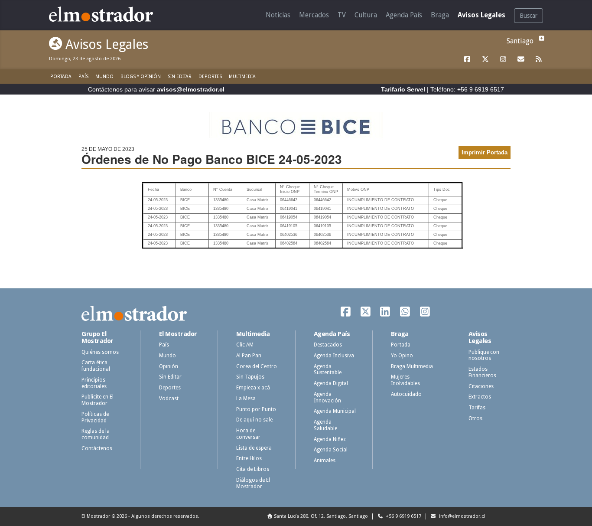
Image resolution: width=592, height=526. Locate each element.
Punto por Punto (256, 409)
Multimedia (242, 76)
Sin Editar (180, 76)
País (83, 76)
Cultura (366, 15)
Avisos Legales (481, 15)
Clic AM (245, 345)
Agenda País (404, 15)
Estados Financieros (482, 372)
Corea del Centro (256, 366)
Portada (61, 76)
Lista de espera (254, 448)
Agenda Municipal (335, 411)
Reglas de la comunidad (95, 434)
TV (342, 15)
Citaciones (481, 386)
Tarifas (476, 408)
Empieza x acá (253, 388)
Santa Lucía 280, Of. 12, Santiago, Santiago (321, 516)
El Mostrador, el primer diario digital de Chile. (107, 14)
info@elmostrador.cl (461, 516)
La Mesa (246, 398)
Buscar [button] (528, 15)
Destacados (328, 345)
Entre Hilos (249, 458)
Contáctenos (96, 448)
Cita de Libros (252, 469)
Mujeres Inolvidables (405, 380)
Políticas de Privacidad (95, 417)
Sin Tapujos (250, 377)
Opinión (168, 366)
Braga (440, 15)
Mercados (314, 15)
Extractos (479, 397)
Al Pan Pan (248, 356)
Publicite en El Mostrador (97, 400)
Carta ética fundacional (95, 365)
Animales (324, 460)
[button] (540, 38)
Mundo (104, 76)
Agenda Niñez (330, 439)
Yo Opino (402, 356)
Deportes (210, 76)
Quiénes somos (100, 352)
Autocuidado (406, 394)
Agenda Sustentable (328, 369)
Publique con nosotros (483, 355)
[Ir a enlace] (467, 59)
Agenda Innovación (327, 397)
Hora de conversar (248, 434)
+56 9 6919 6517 (402, 516)
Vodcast (169, 398)
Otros (475, 418)
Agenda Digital (331, 383)
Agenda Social (331, 450)
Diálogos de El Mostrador (253, 483)
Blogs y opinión (140, 76)
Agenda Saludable (325, 425)
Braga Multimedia (412, 366)
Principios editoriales (94, 383)
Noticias (278, 15)
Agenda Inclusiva (334, 356)
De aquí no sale (254, 420)
